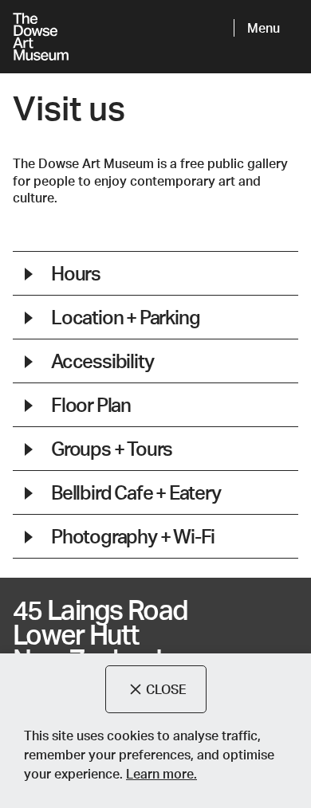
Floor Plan (91, 404)
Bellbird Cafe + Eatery (136, 492)
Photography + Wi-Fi (133, 536)
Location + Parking (125, 316)
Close (166, 689)
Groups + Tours (111, 448)
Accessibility (102, 360)
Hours (75, 273)
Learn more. (161, 773)
